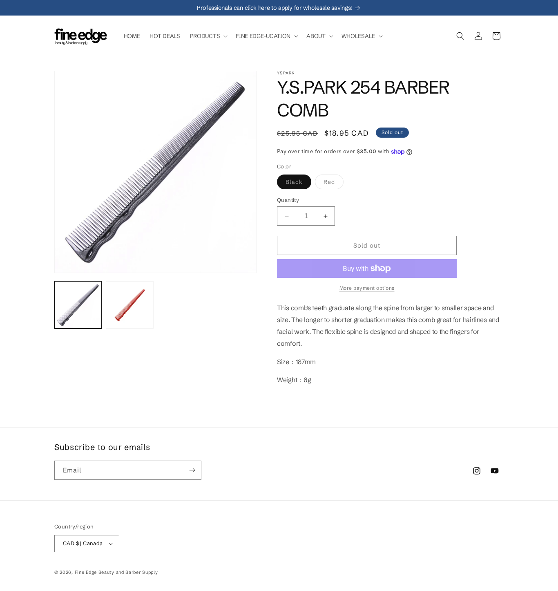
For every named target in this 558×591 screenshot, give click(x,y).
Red (334, 183)
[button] (208, 36)
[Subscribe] (192, 470)
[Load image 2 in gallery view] (129, 305)
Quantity (288, 200)
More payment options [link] (367, 288)
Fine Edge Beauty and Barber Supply (116, 572)
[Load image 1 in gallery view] (78, 305)
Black (298, 183)
